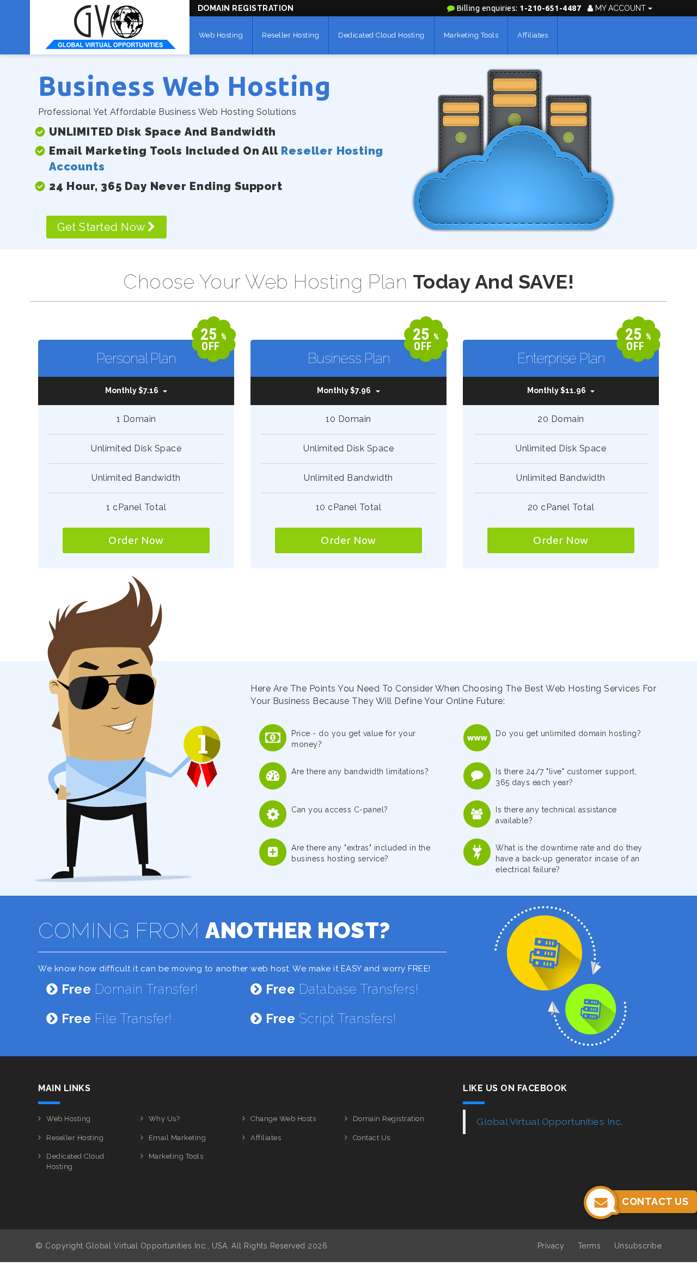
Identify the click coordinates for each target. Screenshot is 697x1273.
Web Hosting (221, 35)
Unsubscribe (638, 1245)
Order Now (136, 540)
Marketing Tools (471, 35)
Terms (589, 1245)
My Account (620, 8)
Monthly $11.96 (556, 390)
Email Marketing (177, 1138)
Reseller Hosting (290, 35)
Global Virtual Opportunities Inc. (549, 1121)
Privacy (551, 1245)
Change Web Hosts (283, 1119)
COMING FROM (214, 930)
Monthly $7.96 (344, 390)
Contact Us (371, 1138)
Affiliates (532, 35)
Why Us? (164, 1119)
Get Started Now (102, 227)
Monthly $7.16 (131, 390)
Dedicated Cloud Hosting (381, 35)
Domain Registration (246, 8)
